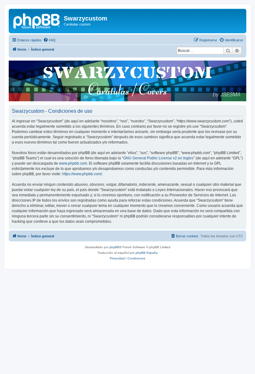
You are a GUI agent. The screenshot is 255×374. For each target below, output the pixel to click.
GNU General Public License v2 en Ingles (158, 158)
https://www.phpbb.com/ (82, 174)
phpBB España (147, 252)
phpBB (114, 247)
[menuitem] (49, 40)
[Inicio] (37, 20)
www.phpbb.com (73, 163)
